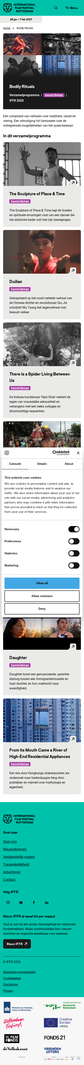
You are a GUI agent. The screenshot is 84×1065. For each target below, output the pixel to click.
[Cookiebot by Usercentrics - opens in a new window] (53, 452)
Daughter (18, 657)
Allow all (42, 583)
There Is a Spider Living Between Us (39, 377)
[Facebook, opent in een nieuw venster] (34, 902)
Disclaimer (10, 984)
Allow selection (42, 596)
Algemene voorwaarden (19, 972)
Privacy (8, 991)
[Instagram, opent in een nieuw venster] (8, 902)
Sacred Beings (54, 95)
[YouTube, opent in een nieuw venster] (21, 902)
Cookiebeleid (12, 978)
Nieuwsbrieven (14, 849)
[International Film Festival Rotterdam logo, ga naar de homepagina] (19, 7)
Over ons (10, 842)
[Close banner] (78, 453)
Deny (42, 608)
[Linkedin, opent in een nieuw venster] (47, 902)
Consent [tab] (15, 463)
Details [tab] (42, 463)
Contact (9, 880)
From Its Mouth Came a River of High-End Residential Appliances (39, 753)
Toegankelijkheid (16, 864)
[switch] (74, 541)
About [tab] (69, 463)
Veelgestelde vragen (19, 857)
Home (6, 28)
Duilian (15, 281)
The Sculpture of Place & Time (37, 193)
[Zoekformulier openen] (56, 7)
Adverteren (12, 872)
